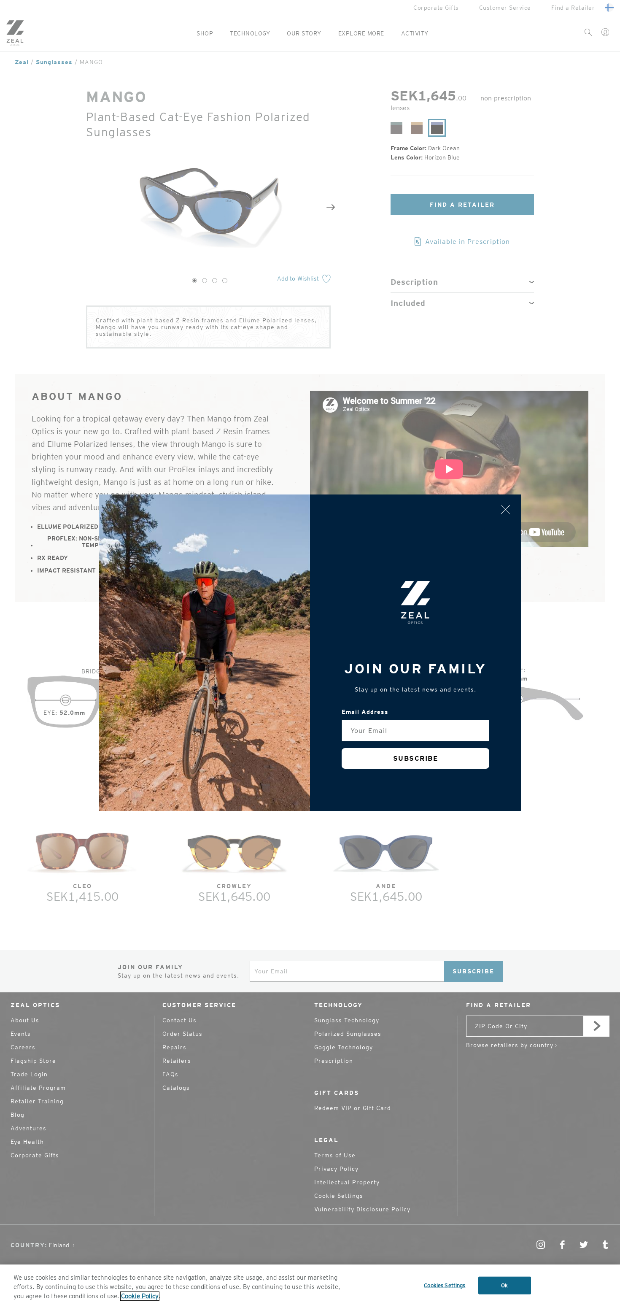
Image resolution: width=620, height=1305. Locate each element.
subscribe (415, 758)
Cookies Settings (444, 1285)
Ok (504, 1285)
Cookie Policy (140, 1296)
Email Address (365, 711)
